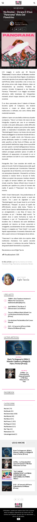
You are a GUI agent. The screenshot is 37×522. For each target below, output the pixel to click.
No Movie (7, 416)
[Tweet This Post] (16, 29)
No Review (8, 426)
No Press (7, 421)
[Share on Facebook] (12, 29)
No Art (6, 408)
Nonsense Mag (7, 264)
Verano (30, 264)
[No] (35, 515)
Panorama (16, 264)
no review (28, 262)
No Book (7, 411)
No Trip (6, 429)
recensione (24, 264)
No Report (8, 424)
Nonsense (7, 431)
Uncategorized (9, 434)
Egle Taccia (20, 22)
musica (22, 262)
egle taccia (16, 262)
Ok (18, 519)
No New (7, 419)
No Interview (8, 414)
